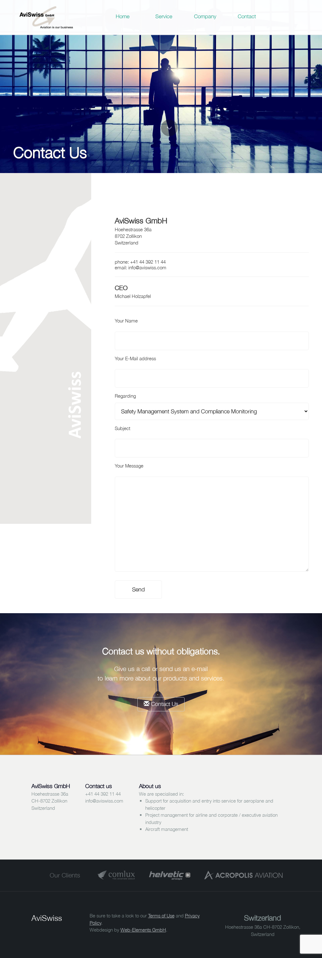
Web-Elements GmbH (143, 930)
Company (205, 16)
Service (163, 16)
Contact (247, 16)
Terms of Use (161, 915)
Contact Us (163, 704)
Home (123, 16)
